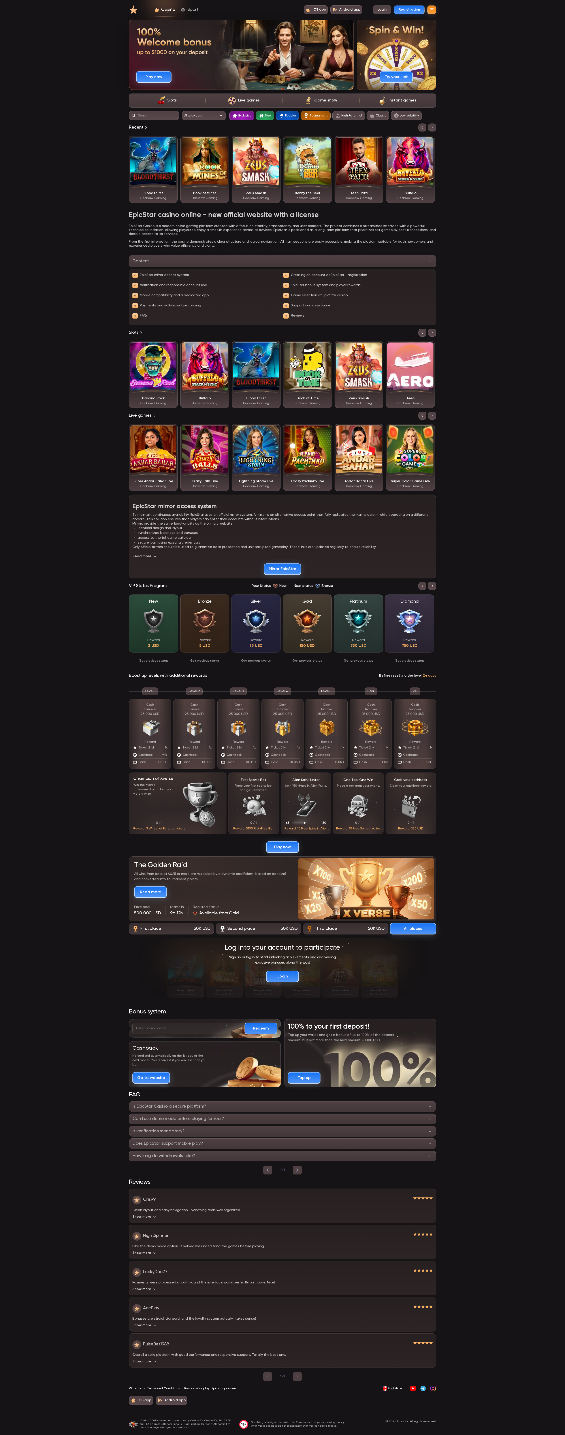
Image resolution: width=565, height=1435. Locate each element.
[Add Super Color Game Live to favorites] (428, 430)
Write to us (137, 1388)
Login (382, 9)
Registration (409, 9)
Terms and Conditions (163, 1388)
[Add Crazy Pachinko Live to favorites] (325, 430)
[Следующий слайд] (432, 127)
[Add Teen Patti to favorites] (376, 142)
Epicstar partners (224, 1388)
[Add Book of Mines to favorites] (222, 142)
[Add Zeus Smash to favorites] (274, 142)
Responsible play (196, 1388)
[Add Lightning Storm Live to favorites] (274, 430)
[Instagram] (433, 1388)
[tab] (167, 101)
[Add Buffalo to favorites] (428, 142)
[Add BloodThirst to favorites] (171, 142)
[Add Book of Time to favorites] (325, 347)
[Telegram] (423, 1388)
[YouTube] (413, 1388)
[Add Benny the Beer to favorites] (325, 142)
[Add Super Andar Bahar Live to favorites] (171, 430)
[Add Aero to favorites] (428, 347)
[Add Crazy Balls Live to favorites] (222, 430)
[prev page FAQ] (267, 1170)
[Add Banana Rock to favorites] (171, 347)
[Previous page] (267, 1376)
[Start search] (134, 115)
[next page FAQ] (297, 1170)
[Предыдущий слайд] (422, 127)
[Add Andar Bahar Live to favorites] (376, 430)
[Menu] (431, 9)
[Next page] (297, 1376)
